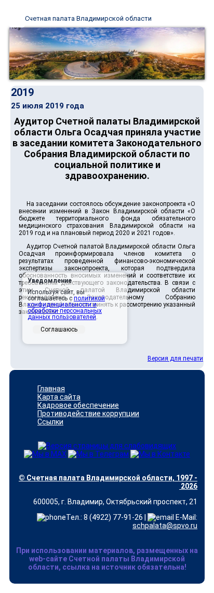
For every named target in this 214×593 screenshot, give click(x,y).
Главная (51, 388)
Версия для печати (175, 358)
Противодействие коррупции (88, 413)
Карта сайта (59, 397)
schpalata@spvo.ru (164, 525)
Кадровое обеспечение (78, 405)
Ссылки (50, 422)
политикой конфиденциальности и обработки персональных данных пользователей (66, 308)
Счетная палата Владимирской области (88, 18)
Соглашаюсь (59, 329)
